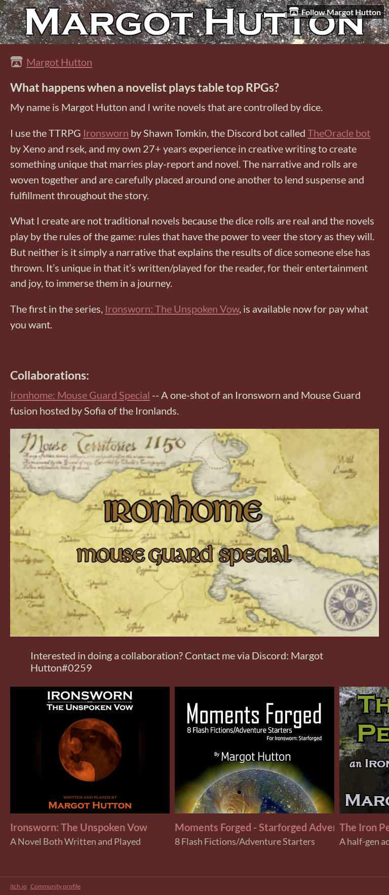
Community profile (55, 886)
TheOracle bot (338, 133)
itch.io (18, 886)
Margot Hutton (59, 62)
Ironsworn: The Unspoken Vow (172, 309)
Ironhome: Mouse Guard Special (80, 395)
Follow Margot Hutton (341, 12)
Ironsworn (106, 133)
